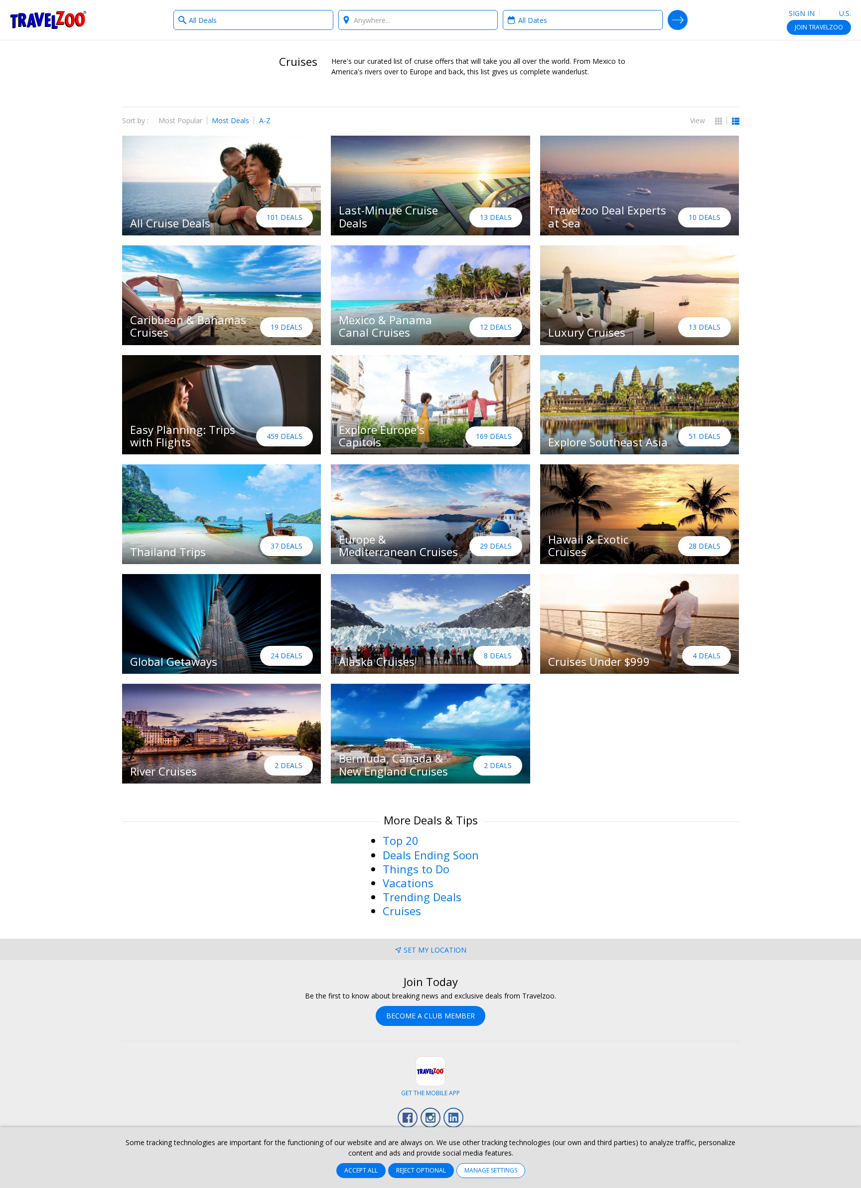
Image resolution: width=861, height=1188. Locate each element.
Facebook (408, 1118)
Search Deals (678, 20)
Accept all (361, 1170)
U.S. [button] (844, 13)
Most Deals (230, 120)
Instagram (430, 1118)
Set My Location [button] (435, 950)
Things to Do (416, 868)
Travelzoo (48, 20)
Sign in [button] (802, 13)
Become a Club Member (430, 1015)
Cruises (402, 910)
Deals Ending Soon (431, 854)
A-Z (265, 120)
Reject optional (421, 1170)
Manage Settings (490, 1170)
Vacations (408, 882)
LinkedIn (453, 1118)
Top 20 (401, 840)
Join (819, 27)
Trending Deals (422, 896)
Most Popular (180, 120)
